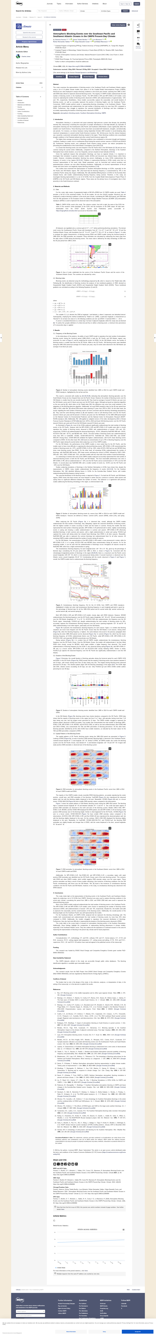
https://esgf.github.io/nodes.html (67, 211)
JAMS (102, 1318)
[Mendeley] (76, 1165)
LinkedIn (123, 1303)
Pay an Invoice (62, 1306)
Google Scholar (66, 995)
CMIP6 (104, 113)
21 (66, 419)
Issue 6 (40, 17)
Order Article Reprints (118, 25)
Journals (50, 4)
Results (20, 107)
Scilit (101, 1311)
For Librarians (83, 1311)
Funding (20, 113)
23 (96, 553)
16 (89, 173)
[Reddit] (73, 1165)
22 (77, 421)
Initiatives (95, 4)
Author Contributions (23, 111)
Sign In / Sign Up (125, 4)
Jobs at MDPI (62, 1313)
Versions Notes (103, 76)
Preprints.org (104, 1308)
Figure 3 (97, 475)
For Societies (83, 1316)
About (105, 4)
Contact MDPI (62, 1311)
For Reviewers (83, 1306)
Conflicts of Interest (23, 120)
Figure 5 (59, 658)
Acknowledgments (23, 118)
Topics (59, 4)
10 (111, 152)
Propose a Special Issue (29, 42)
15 (81, 170)
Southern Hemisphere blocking (90, 113)
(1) (125, 291)
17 (116, 198)
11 (113, 152)
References (21, 122)
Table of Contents (22, 96)
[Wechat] (69, 1165)
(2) (125, 296)
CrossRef (67, 1002)
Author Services (82, 4)
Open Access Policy (64, 1308)
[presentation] (89, 228)
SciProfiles (103, 1313)
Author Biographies (22, 63)
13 (79, 160)
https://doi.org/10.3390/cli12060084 (79, 66)
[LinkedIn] (62, 1165)
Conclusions (21, 109)
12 (77, 160)
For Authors (82, 1303)
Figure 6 (122, 736)
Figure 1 (117, 232)
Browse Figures (74, 76)
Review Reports (88, 76)
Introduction (21, 102)
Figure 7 (58, 803)
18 (85, 396)
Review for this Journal (29, 37)
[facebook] (65, 1165)
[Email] (55, 1165)
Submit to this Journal (29, 32)
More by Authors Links (23, 72)
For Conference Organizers (87, 1318)
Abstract (20, 100)
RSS (128, 1290)
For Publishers (83, 1313)
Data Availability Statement (25, 116)
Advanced (135, 11)
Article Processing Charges (66, 1303)
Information (69, 4)
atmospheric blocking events (69, 113)
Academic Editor (22, 52)
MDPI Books (104, 1306)
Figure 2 (70, 340)
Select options (21, 1311)
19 (87, 396)
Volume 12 (32, 17)
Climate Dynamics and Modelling (86, 72)
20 (89, 396)
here (62, 1209)
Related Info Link (21, 68)
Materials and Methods (24, 105)
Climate (25, 17)
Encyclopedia (104, 1316)
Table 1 (123, 192)
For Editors (82, 1308)
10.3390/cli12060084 (50, 17)
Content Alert (136, 1290)
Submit (137, 4)
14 (81, 160)
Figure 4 (108, 551)
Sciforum (103, 1303)
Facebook (124, 1306)
